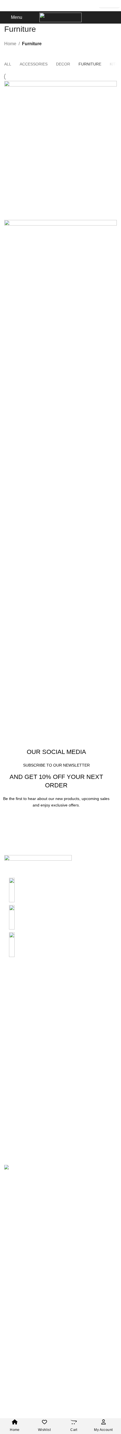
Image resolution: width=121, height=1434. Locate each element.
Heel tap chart (18, 1020)
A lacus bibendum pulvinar (39, 350)
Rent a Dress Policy (24, 1086)
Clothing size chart (22, 988)
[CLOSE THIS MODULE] (111, 1178)
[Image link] (38, 866)
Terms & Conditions (23, 1054)
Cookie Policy (18, 1065)
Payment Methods (22, 1075)
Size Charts (109, 5)
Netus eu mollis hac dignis (39, 210)
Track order (15, 1130)
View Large (112, 86)
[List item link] (60, 917)
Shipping (13, 1109)
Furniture (32, 43)
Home (10, 43)
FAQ (8, 1141)
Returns (12, 1120)
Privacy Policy (18, 1044)
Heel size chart (19, 1009)
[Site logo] (60, 17)
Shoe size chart (19, 999)
